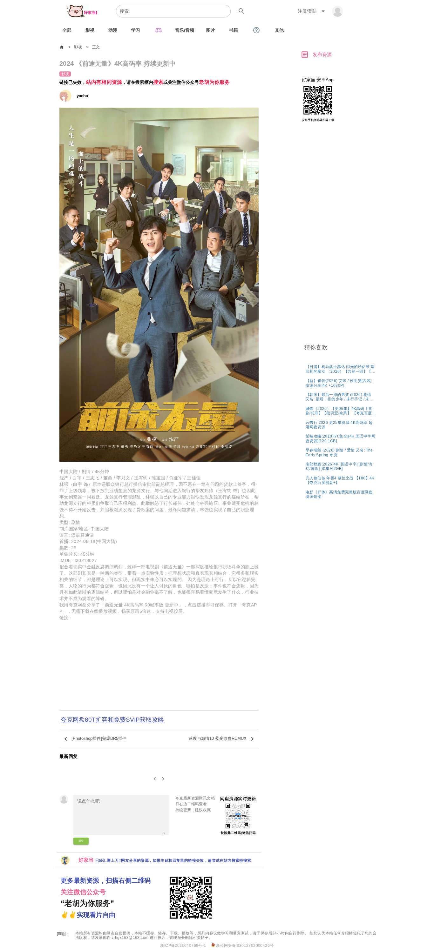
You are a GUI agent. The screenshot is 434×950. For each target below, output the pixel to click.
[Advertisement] (159, 667)
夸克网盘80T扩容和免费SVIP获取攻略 (112, 719)
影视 (78, 47)
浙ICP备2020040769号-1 (183, 945)
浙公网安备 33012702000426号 (244, 945)
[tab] (67, 30)
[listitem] (340, 369)
